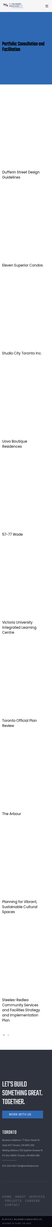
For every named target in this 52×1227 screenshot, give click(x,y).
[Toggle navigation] (41, 6)
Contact (12, 1205)
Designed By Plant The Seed (16, 1223)
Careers (32, 1201)
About (20, 1196)
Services (37, 1196)
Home (7, 1196)
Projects (13, 1201)
